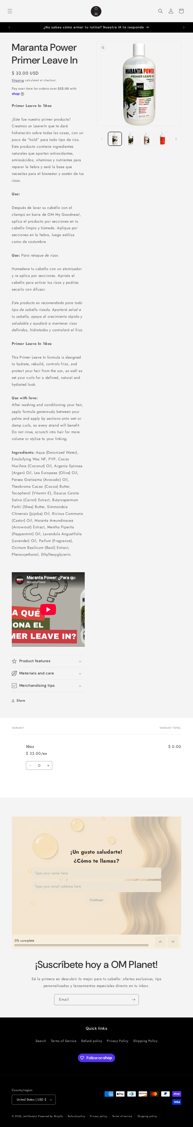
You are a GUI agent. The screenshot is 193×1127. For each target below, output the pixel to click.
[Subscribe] (133, 999)
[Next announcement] (184, 27)
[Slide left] (101, 139)
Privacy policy (98, 1116)
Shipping (18, 80)
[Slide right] (176, 139)
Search (41, 1040)
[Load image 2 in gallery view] (131, 139)
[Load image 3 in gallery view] (146, 139)
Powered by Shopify (50, 1116)
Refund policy (91, 1040)
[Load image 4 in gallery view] (162, 139)
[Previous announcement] (9, 27)
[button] (10, 11)
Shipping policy (147, 1116)
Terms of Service (63, 1040)
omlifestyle (30, 1116)
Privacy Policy (117, 1040)
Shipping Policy (145, 1040)
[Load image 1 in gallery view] (115, 139)
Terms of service (122, 1116)
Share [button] (20, 700)
